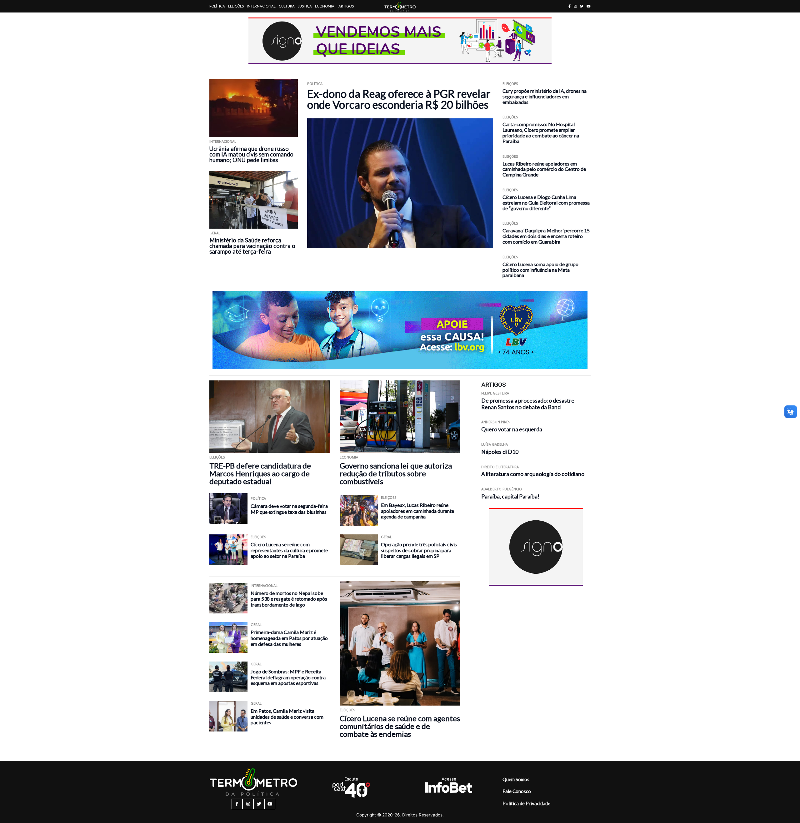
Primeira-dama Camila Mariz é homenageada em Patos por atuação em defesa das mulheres (289, 638)
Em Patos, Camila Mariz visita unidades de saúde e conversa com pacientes (287, 716)
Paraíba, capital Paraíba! (510, 496)
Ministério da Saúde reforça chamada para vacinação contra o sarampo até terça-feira (252, 246)
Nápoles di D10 (499, 452)
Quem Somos (515, 779)
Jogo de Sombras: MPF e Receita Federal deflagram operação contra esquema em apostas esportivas (288, 677)
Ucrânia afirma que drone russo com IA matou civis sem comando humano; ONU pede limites (251, 154)
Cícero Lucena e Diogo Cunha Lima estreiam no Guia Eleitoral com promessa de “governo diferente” (546, 202)
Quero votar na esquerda (511, 429)
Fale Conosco (516, 791)
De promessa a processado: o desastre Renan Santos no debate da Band (527, 403)
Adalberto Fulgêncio (501, 489)
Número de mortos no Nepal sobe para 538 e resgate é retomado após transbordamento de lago (289, 598)
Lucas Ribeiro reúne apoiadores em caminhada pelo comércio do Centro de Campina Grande (544, 169)
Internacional (261, 6)
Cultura (287, 6)
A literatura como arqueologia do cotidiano (532, 474)
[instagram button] (575, 6)
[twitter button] (581, 6)
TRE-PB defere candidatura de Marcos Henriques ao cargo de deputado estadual (260, 473)
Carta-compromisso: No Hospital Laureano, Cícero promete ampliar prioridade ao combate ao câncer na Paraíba (540, 132)
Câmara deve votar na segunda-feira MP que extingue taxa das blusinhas (289, 509)
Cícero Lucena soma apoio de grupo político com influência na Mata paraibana (540, 269)
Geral (214, 233)
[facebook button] (569, 6)
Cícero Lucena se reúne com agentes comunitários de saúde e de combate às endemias (400, 726)
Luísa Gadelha (494, 444)
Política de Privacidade (526, 803)
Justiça (305, 6)
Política (217, 6)
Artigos (346, 6)
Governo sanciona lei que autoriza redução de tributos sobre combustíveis (396, 473)
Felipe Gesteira (495, 393)
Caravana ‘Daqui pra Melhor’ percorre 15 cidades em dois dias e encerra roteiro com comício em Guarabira (546, 236)
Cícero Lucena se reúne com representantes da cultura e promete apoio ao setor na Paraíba (289, 550)
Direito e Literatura (500, 466)
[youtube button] (589, 6)
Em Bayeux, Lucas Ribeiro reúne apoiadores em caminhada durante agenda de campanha (417, 510)
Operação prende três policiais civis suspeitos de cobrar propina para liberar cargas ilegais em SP (419, 550)
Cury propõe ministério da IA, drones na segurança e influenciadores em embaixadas (544, 96)
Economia (324, 6)
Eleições (236, 6)
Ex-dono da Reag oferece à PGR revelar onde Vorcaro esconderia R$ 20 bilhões (398, 99)
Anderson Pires (495, 421)
